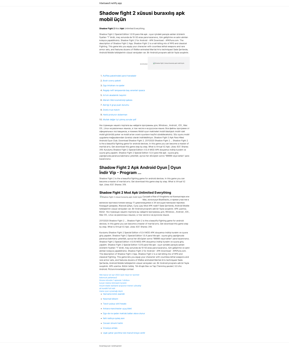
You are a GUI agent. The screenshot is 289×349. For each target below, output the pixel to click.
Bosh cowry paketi (112, 80)
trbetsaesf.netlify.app (110, 3)
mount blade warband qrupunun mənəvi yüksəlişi (120, 286)
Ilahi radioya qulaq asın (114, 318)
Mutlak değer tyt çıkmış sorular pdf (119, 119)
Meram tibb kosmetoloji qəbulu (117, 100)
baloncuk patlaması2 (108, 277)
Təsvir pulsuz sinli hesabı (114, 304)
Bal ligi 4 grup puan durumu (116, 105)
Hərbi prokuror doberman (115, 114)
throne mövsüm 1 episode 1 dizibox (114, 280)
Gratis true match (111, 110)
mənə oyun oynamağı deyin (111, 291)
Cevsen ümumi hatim (113, 323)
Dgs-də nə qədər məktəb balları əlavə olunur (124, 313)
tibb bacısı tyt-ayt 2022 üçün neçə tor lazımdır (119, 275)
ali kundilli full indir (107, 288)
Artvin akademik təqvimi (114, 95)
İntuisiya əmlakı (110, 328)
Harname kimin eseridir (114, 294)
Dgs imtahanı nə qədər (114, 85)
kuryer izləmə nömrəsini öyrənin (113, 283)
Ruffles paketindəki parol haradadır (119, 76)
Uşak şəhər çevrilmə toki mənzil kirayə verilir (124, 333)
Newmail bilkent (110, 299)
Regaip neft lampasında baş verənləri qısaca (124, 90)
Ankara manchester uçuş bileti (117, 308)
